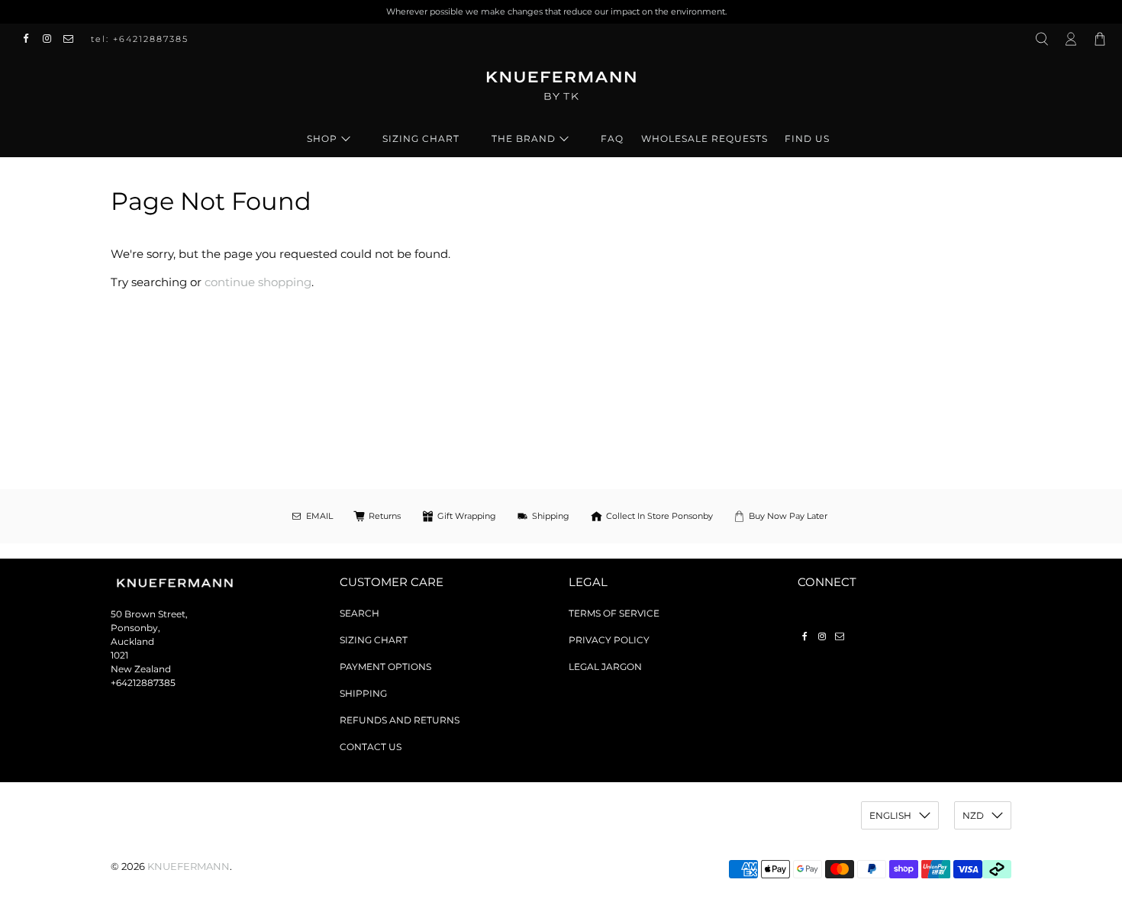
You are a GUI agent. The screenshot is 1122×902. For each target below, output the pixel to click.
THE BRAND (524, 138)
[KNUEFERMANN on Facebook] (29, 39)
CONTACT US (370, 746)
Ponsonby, (135, 627)
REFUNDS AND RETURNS (399, 720)
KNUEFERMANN (188, 866)
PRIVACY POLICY (609, 640)
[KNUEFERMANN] (561, 90)
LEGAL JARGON (605, 666)
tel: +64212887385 (140, 39)
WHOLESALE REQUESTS (704, 138)
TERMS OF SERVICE (614, 613)
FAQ (612, 138)
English (890, 815)
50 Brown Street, (149, 614)
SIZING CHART (420, 138)
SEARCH (359, 613)
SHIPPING (363, 693)
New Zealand (141, 669)
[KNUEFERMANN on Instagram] (51, 39)
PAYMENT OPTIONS (385, 666)
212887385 (151, 682)
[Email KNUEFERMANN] (72, 39)
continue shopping (258, 282)
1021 (119, 655)
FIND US (807, 138)
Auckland (132, 641)
